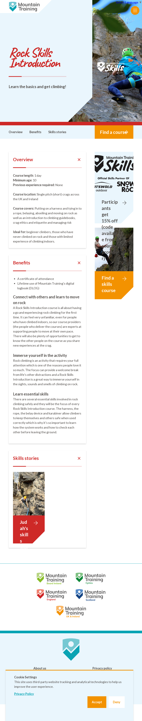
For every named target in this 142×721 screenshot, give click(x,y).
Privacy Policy (24, 694)
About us (39, 668)
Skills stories (57, 132)
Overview (16, 132)
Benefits (35, 132)
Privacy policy (102, 668)
